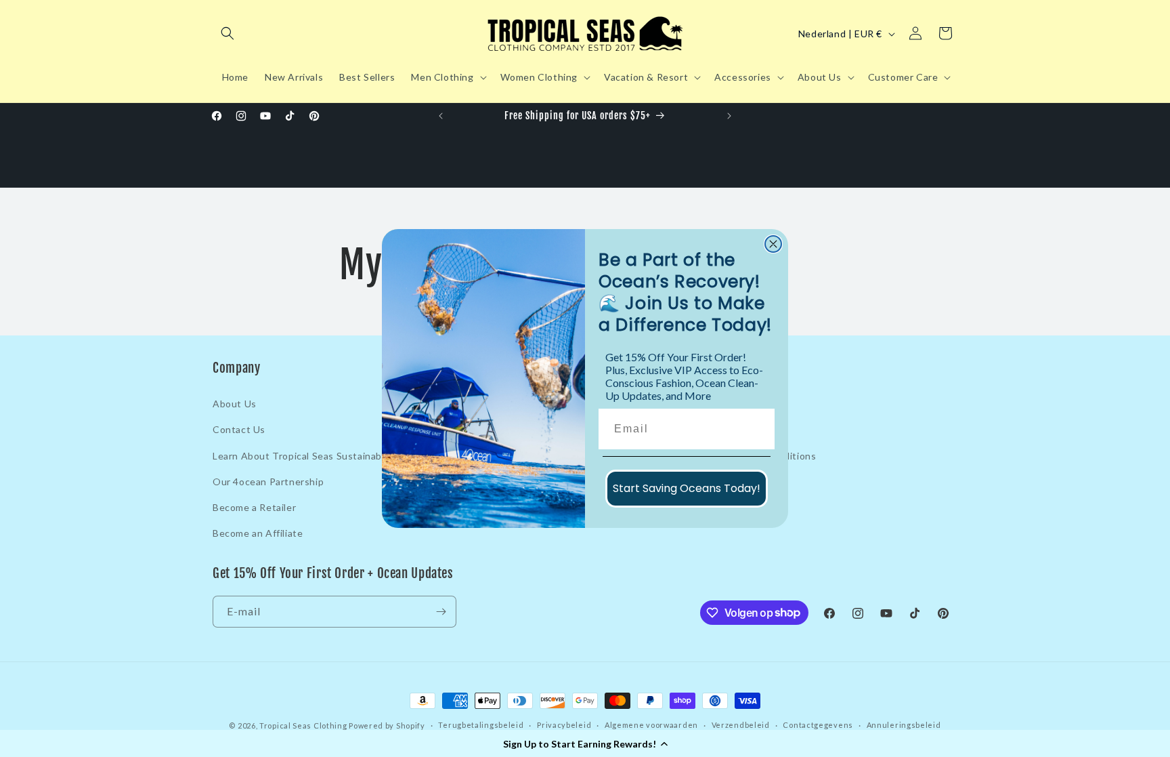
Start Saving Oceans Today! (686, 488)
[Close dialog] (773, 244)
